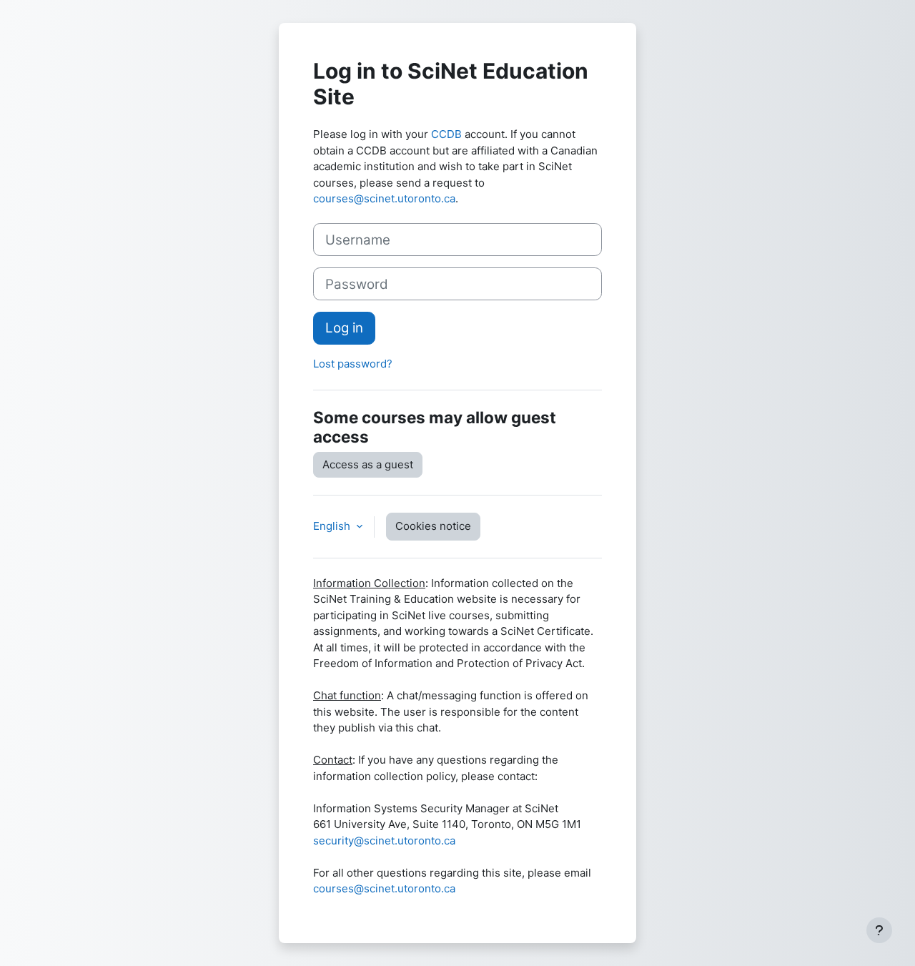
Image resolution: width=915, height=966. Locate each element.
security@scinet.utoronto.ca (384, 840)
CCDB (446, 134)
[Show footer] (879, 930)
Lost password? (352, 363)
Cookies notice (433, 526)
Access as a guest (367, 464)
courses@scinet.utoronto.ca (384, 198)
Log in (344, 328)
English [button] (333, 526)
